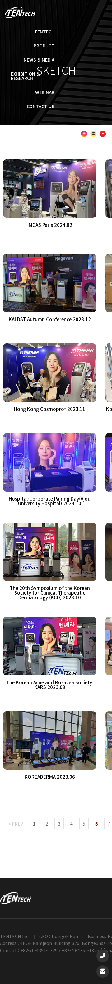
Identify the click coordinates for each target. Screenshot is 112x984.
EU (74, 134)
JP (38, 127)
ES (91, 127)
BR (63, 134)
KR (17, 127)
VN (70, 127)
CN (49, 127)
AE (52, 134)
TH (60, 127)
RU (102, 127)
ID (80, 127)
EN (27, 127)
